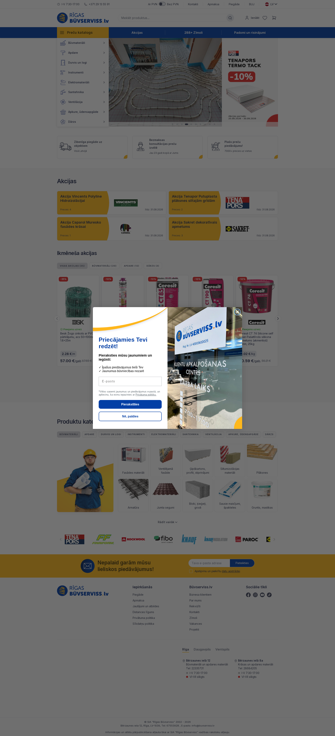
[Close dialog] (237, 312)
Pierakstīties (130, 404)
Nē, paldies (130, 416)
